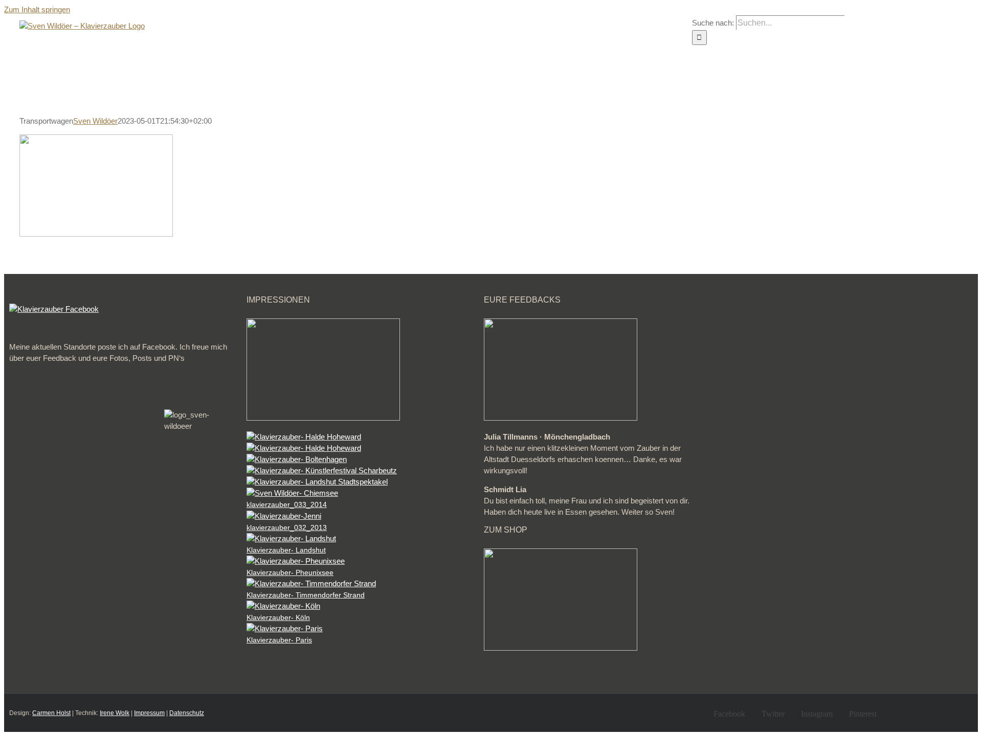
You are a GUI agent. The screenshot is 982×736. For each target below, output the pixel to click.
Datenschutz (186, 713)
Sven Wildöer (95, 121)
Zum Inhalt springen (37, 9)
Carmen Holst (51, 713)
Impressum (149, 713)
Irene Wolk (114, 713)
